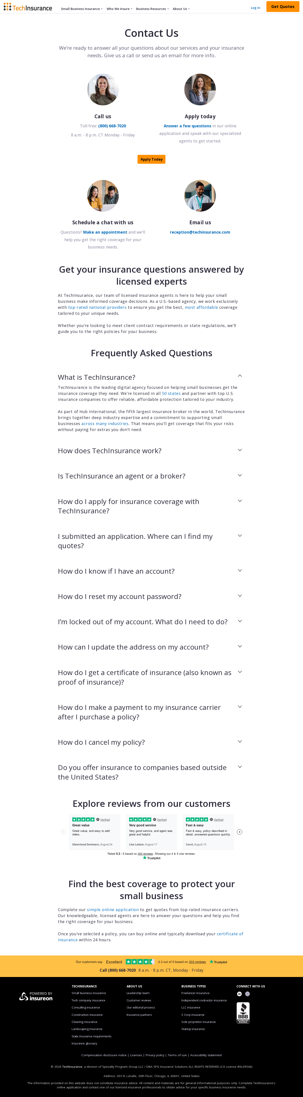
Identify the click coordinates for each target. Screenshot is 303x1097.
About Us (180, 9)
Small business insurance (89, 993)
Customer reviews (139, 1000)
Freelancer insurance (195, 993)
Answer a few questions (187, 125)
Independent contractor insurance (204, 1000)
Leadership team (138, 993)
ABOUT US (134, 986)
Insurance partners (139, 1015)
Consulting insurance (86, 1007)
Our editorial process (141, 1007)
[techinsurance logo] (29, 6)
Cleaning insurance (84, 1022)
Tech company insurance (88, 1000)
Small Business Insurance (80, 9)
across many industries (104, 423)
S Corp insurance (193, 1015)
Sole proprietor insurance (198, 1022)
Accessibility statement (206, 1055)
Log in (255, 8)
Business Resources (151, 9)
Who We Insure (118, 9)
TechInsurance (72, 1067)
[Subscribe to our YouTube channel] (247, 994)
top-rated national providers (97, 307)
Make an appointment (105, 232)
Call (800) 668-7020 (118, 970)
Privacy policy (155, 1055)
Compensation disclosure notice (104, 1055)
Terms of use (177, 1055)
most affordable (201, 307)
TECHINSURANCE (84, 986)
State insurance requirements (91, 1036)
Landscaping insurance (87, 1029)
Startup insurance (193, 1029)
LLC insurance (190, 1007)
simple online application (113, 909)
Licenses (136, 1055)
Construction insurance (87, 1015)
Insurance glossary (84, 1043)
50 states (171, 393)
